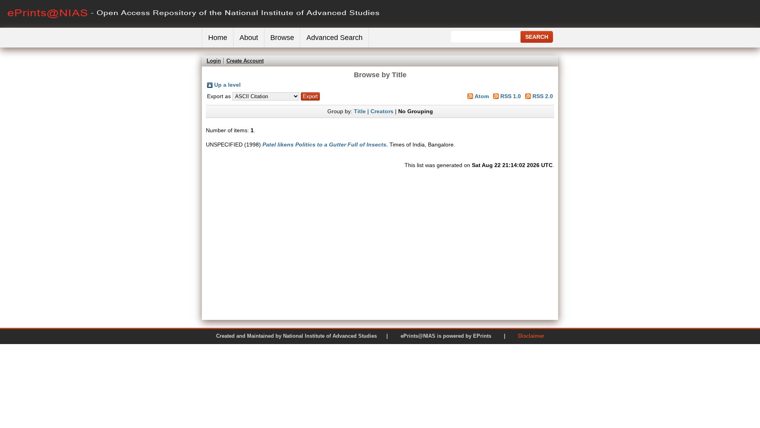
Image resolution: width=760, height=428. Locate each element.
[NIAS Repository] (194, 26)
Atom (482, 96)
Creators (381, 111)
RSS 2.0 (542, 96)
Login (214, 61)
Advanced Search (334, 38)
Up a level (227, 85)
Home (217, 38)
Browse (282, 38)
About (248, 38)
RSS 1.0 (510, 96)
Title (360, 111)
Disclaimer (531, 336)
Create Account (245, 61)
